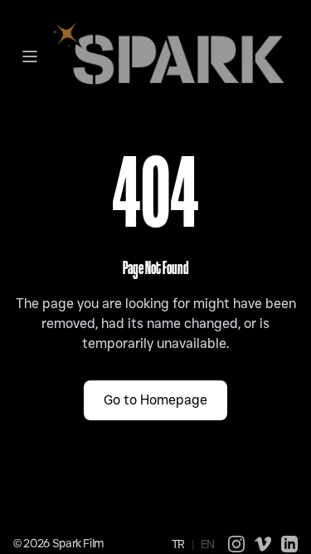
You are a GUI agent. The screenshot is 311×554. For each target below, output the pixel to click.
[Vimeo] (263, 544)
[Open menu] (29, 56)
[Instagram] (236, 544)
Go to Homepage (155, 400)
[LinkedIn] (289, 544)
